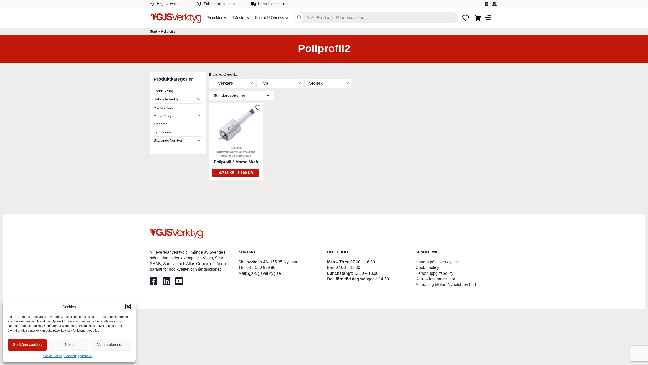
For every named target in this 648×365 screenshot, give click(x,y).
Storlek (316, 83)
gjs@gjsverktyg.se (264, 273)
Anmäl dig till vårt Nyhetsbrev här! (446, 284)
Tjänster (160, 124)
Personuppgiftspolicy (78, 356)
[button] (128, 306)
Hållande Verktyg (167, 99)
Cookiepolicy (427, 267)
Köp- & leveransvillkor (435, 279)
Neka (69, 344)
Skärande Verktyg (168, 140)
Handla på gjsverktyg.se (437, 262)
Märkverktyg (163, 107)
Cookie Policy (52, 356)
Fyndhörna (162, 132)
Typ (264, 83)
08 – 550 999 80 (260, 267)
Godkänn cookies (27, 344)
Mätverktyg (162, 116)
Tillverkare (223, 83)
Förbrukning (163, 91)
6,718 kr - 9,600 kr (236, 173)
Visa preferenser (111, 344)
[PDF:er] (487, 4)
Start (153, 31)
